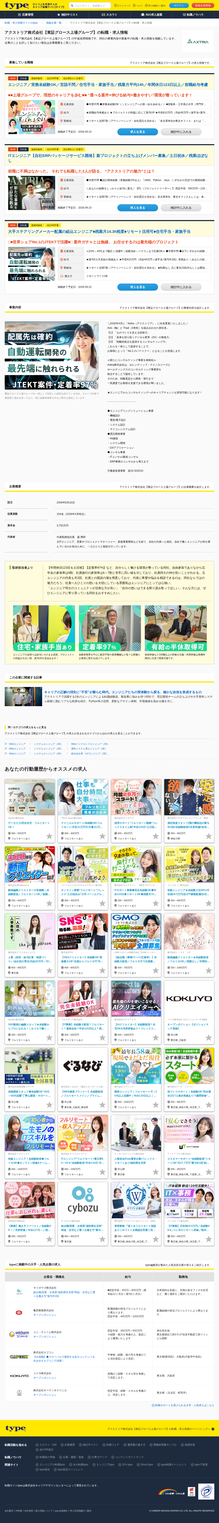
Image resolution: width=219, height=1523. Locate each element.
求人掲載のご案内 (156, 5)
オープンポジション (44, 1314)
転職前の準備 (47, 1457)
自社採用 (28, 1511)
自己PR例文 (46, 1449)
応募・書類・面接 (73, 1457)
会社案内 (9, 1511)
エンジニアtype (105, 1464)
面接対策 (190, 1444)
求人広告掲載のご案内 (80, 1511)
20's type (127, 1464)
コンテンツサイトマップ (129, 1457)
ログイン (179, 5)
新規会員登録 (203, 5)
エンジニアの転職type (52, 1464)
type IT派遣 (201, 1464)
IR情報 (19, 1511)
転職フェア (113, 1444)
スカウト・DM (48, 1444)
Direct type (147, 1464)
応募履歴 (70, 1444)
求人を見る (137, 131)
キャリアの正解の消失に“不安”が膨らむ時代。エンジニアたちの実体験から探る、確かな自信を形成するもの (123, 692)
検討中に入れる (181, 131)
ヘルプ (139, 5)
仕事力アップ (99, 1457)
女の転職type (80, 1464)
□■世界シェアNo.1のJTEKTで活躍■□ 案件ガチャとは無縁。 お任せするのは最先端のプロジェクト (93, 242)
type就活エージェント (70, 1469)
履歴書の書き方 (136, 1444)
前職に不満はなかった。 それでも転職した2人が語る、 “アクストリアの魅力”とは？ (81, 171)
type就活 (45, 1469)
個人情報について (43, 1511)
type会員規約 (61, 1511)
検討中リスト (90, 1444)
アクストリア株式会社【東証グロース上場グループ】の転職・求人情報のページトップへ (158, 1428)
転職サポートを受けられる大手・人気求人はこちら (184, 1405)
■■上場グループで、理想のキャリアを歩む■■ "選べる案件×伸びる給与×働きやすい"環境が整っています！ (100, 95)
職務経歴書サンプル (165, 1444)
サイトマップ (123, 5)
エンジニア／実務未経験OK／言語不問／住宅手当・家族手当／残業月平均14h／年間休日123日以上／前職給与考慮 (108, 85)
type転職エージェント (174, 1464)
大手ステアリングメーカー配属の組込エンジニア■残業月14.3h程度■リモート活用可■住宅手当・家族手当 (99, 231)
